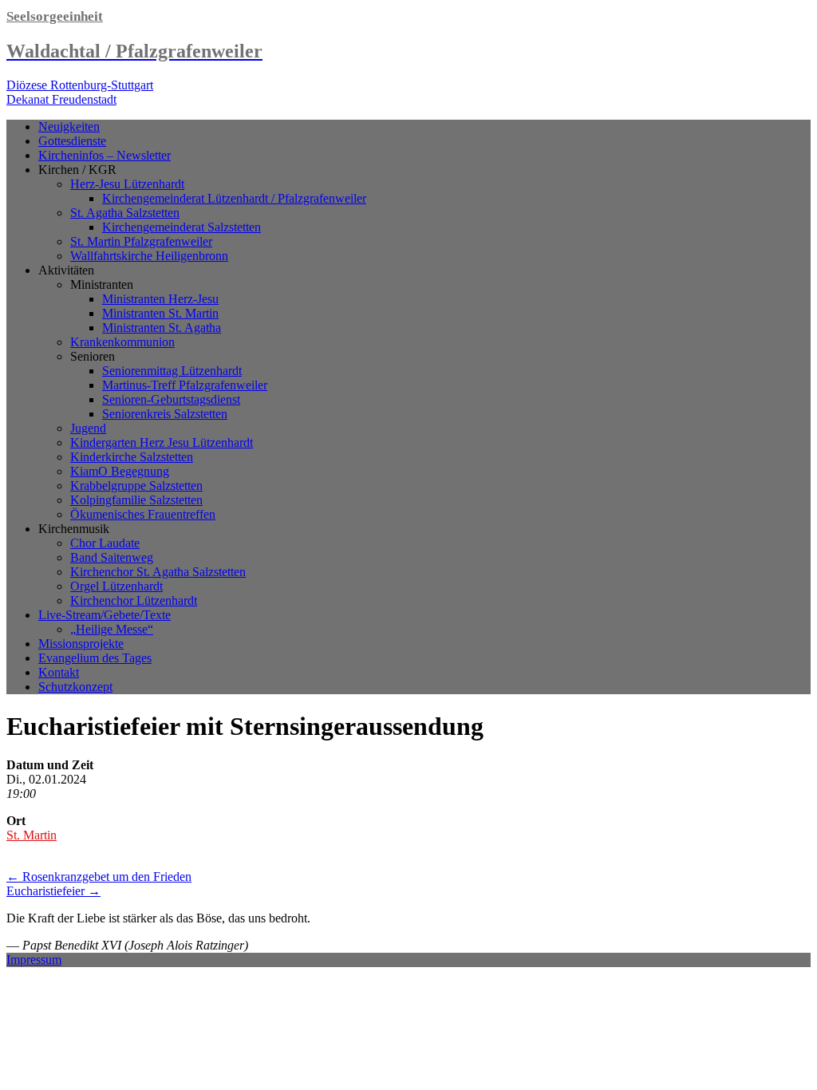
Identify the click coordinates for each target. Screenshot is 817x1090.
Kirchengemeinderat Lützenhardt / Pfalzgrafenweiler (234, 198)
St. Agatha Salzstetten (125, 212)
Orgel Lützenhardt (116, 586)
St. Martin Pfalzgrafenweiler (141, 241)
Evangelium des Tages (95, 658)
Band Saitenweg (111, 557)
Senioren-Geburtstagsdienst (171, 399)
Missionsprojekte (81, 643)
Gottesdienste (72, 141)
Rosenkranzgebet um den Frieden (98, 876)
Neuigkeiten (69, 126)
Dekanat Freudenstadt (61, 99)
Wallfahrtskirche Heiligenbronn (149, 256)
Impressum (33, 959)
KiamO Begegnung (119, 471)
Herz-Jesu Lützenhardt (127, 184)
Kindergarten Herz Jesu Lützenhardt (161, 442)
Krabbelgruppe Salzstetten (136, 485)
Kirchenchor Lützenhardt (133, 600)
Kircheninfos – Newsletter (104, 155)
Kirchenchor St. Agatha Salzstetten (158, 572)
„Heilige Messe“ (111, 629)
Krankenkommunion (122, 342)
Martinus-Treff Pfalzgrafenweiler (184, 385)
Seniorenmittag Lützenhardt (172, 370)
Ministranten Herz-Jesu (160, 299)
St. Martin (31, 835)
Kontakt (58, 672)
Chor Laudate (105, 543)
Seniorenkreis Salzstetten (164, 414)
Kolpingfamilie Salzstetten (136, 500)
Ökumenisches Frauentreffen (142, 514)
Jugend (88, 428)
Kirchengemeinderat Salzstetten (181, 227)
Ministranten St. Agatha (161, 327)
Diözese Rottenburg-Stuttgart (79, 85)
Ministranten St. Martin (160, 313)
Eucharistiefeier (53, 891)
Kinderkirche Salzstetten (131, 457)
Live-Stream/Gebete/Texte (104, 615)
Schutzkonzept (75, 686)
